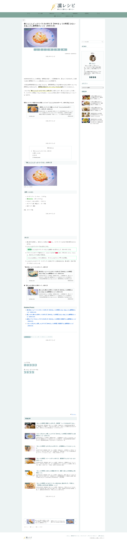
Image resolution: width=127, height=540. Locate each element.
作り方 (35, 155)
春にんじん (46, 336)
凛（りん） (92, 63)
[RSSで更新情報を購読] (33, 372)
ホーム (68, 535)
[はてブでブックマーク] (50, 49)
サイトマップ (83, 535)
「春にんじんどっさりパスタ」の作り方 (41, 151)
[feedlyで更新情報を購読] (30, 372)
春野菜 (51, 336)
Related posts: (37, 157)
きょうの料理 (27, 336)
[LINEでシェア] (57, 49)
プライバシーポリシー (92, 535)
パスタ (40, 336)
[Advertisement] (50, 66)
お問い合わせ (101, 535)
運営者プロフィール (75, 535)
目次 (48, 148)
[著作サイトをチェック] (25, 372)
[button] (64, 49)
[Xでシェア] (37, 49)
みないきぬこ (34, 336)
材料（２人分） (37, 153)
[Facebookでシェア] (43, 49)
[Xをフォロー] (28, 372)
